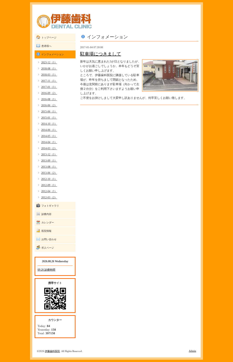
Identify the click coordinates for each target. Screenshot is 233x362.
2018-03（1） (49, 74)
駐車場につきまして (100, 53)
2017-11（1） (49, 80)
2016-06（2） (49, 105)
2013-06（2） (49, 173)
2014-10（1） (49, 123)
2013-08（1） (49, 166)
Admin (192, 351)
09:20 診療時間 (46, 269)
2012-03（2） (49, 197)
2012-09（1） (49, 185)
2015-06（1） (49, 111)
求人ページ (47, 247)
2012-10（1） (49, 179)
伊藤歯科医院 (52, 351)
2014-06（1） (49, 130)
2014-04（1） (49, 142)
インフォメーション (52, 54)
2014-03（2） (49, 148)
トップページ (48, 37)
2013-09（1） (49, 160)
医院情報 (46, 231)
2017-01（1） (49, 87)
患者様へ (46, 46)
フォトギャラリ (50, 205)
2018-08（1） (49, 68)
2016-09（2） (49, 93)
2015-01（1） (49, 117)
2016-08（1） (49, 99)
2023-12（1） (49, 62)
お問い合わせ (48, 239)
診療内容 (46, 214)
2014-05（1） (49, 136)
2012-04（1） (49, 191)
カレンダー (47, 222)
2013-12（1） (49, 154)
